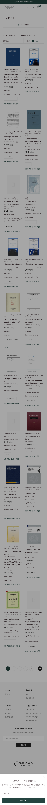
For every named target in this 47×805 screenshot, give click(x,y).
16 (31, 668)
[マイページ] (32, 7)
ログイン (8, 709)
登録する (23, 745)
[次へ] (40, 668)
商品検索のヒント (31, 721)
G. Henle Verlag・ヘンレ (32, 149)
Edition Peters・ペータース (12, 624)
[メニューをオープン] (43, 7)
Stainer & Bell (29, 441)
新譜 (27, 694)
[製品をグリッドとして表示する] (33, 41)
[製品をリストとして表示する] (37, 41)
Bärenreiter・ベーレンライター (13, 83)
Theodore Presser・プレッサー (12, 498)
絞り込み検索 (25, 25)
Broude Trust (8, 325)
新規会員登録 (9, 717)
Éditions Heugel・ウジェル (33, 77)
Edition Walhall (30, 207)
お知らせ (8, 694)
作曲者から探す (31, 698)
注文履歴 (8, 713)
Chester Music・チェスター (33, 325)
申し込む (23, 800)
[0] (37, 7)
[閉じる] (44, 776)
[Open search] (27, 7)
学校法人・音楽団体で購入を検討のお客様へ (33, 715)
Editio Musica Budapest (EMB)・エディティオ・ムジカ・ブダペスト (13, 206)
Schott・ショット (30, 496)
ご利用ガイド (30, 709)
